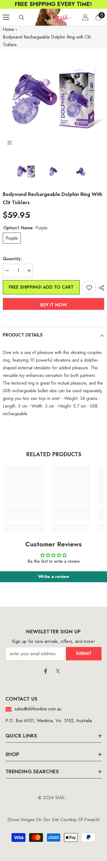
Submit (84, 653)
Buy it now (53, 305)
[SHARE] (100, 287)
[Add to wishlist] (89, 287)
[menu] (6, 17)
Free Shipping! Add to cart (41, 287)
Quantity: (12, 259)
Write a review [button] (53, 576)
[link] (24, 514)
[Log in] (85, 17)
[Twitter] (58, 671)
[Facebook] (45, 671)
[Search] (21, 17)
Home (8, 29)
